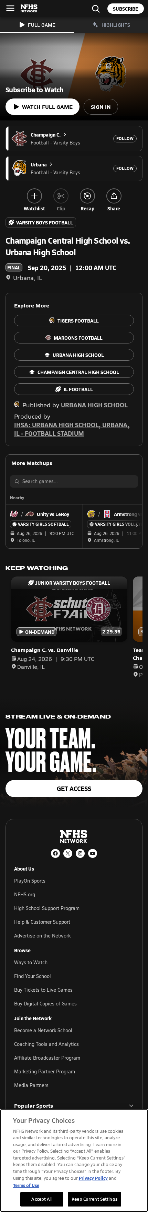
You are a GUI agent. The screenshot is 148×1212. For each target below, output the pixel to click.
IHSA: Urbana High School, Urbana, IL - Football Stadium (72, 429)
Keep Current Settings (94, 1199)
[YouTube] (92, 853)
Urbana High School (94, 404)
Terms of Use (26, 1185)
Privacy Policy (93, 1178)
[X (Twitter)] (67, 853)
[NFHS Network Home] (29, 8)
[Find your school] (95, 8)
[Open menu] (10, 8)
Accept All (41, 1199)
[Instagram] (80, 853)
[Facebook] (55, 853)
